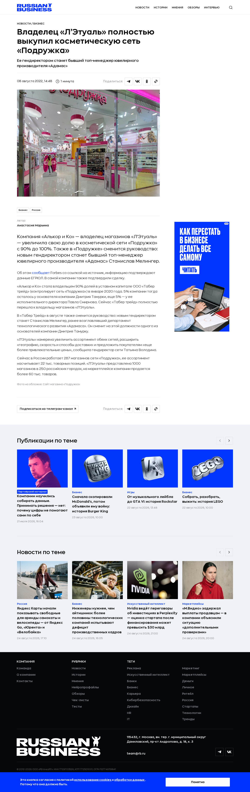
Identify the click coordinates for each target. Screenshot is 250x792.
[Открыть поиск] (231, 7)
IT (128, 719)
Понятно (198, 782)
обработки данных (129, 779)
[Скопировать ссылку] (156, 81)
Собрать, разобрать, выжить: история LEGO (202, 499)
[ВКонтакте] (229, 752)
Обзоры (194, 7)
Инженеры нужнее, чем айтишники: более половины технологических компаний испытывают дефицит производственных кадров (97, 620)
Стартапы (190, 706)
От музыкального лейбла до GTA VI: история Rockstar (152, 499)
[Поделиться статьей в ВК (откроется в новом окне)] (137, 81)
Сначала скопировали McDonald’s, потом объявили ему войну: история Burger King (92, 504)
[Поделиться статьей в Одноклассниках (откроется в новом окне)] (147, 81)
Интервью (212, 7)
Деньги (187, 681)
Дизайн (133, 706)
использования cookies (93, 779)
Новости (142, 7)
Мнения (177, 7)
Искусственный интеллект (148, 674)
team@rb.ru (136, 753)
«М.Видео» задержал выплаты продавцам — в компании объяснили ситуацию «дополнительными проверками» (204, 620)
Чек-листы (80, 700)
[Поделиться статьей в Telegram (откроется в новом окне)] (128, 81)
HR (129, 713)
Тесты (77, 706)
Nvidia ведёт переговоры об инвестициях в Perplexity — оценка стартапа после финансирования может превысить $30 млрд (152, 618)
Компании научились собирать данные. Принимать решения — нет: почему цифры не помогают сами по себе (42, 505)
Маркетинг (190, 668)
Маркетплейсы (194, 674)
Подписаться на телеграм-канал (46, 408)
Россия (36, 210)
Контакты (25, 681)
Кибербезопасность (143, 700)
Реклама (134, 668)
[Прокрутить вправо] (229, 441)
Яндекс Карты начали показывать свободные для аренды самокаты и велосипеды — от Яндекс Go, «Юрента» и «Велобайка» (40, 620)
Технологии (191, 713)
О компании (26, 674)
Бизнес (38, 23)
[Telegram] (219, 752)
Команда (24, 668)
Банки (132, 681)
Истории (160, 7)
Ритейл (187, 693)
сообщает (41, 272)
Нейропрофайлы (85, 687)
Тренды (188, 719)
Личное (188, 687)
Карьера (134, 693)
